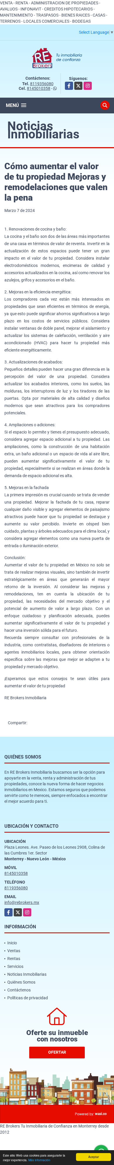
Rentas (13, 958)
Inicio (12, 943)
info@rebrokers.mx (21, 902)
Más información (39, 1160)
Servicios (15, 966)
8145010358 (38, 88)
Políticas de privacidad (27, 997)
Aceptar (93, 1157)
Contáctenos (19, 990)
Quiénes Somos (21, 982)
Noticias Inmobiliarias (26, 974)
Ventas (13, 950)
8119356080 (41, 83)
